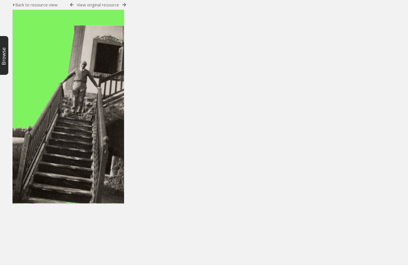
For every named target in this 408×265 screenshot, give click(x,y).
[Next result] (124, 5)
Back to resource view (36, 4)
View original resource (98, 4)
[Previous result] (72, 5)
